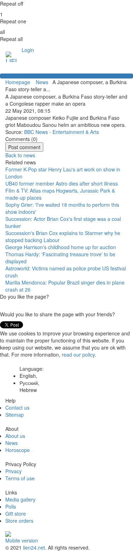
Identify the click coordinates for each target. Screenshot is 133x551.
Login (28, 49)
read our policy (78, 354)
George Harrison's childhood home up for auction (60, 247)
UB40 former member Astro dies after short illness (61, 183)
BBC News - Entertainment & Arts (61, 131)
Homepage (17, 82)
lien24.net (34, 547)
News (43, 82)
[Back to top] (66, 76)
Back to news (20, 155)
